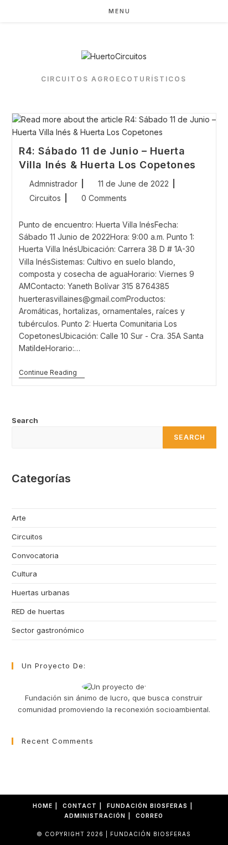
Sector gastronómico (48, 630)
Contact (80, 805)
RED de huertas (38, 611)
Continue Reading (52, 373)
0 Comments (104, 198)
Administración (95, 815)
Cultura (24, 573)
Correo (149, 815)
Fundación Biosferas (147, 805)
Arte (19, 517)
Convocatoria (35, 555)
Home (43, 805)
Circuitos (45, 198)
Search (25, 420)
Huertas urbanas (41, 592)
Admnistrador (53, 183)
